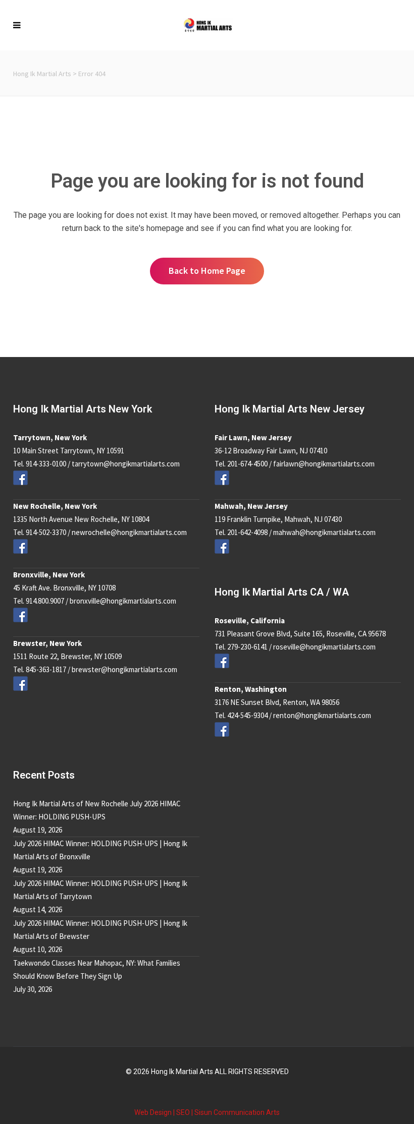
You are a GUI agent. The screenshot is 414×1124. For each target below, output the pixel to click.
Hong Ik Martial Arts (42, 73)
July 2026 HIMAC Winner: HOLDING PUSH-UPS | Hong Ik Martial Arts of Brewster (100, 929)
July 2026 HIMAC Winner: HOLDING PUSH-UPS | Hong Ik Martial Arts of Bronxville (100, 850)
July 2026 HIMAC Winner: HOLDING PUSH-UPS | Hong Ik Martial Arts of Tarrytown (100, 889)
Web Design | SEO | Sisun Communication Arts (207, 1112)
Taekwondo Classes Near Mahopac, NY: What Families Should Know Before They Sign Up (96, 969)
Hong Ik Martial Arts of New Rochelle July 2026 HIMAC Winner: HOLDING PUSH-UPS (97, 810)
